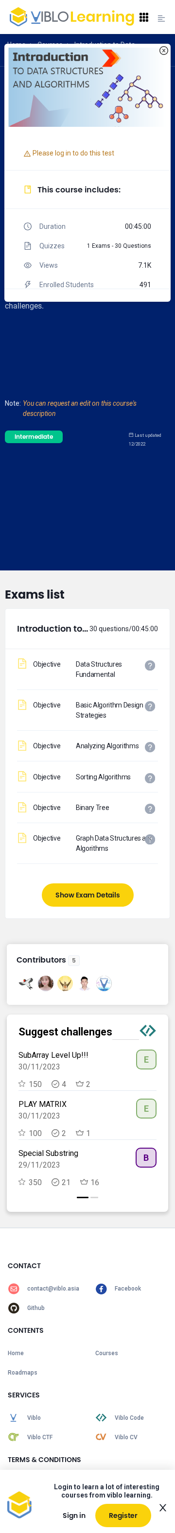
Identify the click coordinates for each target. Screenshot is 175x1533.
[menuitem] (44, 1288)
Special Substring (48, 1153)
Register (123, 1515)
